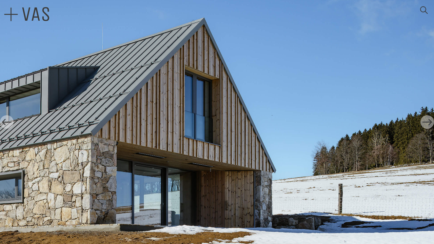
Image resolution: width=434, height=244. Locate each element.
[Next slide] (427, 122)
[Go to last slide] (7, 122)
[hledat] (424, 10)
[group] (217, 122)
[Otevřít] (11, 14)
